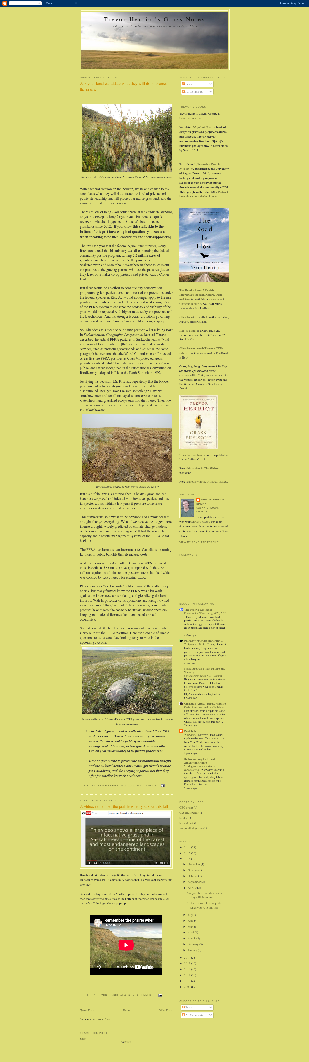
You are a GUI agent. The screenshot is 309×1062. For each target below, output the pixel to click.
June (191, 921)
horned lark (186, 823)
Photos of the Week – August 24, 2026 (205, 613)
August (192, 888)
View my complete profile (199, 542)
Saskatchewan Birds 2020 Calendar (203, 676)
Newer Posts (87, 1010)
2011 (187, 975)
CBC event (186, 807)
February (193, 944)
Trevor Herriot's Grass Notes (155, 19)
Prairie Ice (191, 731)
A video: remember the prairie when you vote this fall (124, 806)
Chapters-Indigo (189, 304)
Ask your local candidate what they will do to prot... (205, 895)
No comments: (148, 785)
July (191, 915)
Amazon (214, 299)
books (197, 522)
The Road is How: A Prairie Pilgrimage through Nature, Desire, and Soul (201, 294)
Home (126, 1010)
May (191, 926)
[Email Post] (162, 785)
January (193, 950)
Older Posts (166, 1010)
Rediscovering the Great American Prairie (199, 760)
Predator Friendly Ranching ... (203, 640)
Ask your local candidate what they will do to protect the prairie (123, 86)
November (194, 870)
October (193, 876)
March (192, 938)
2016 (187, 853)
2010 (187, 981)
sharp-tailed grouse (191, 828)
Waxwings (190, 734)
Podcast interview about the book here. (203, 194)
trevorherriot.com (190, 118)
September (194, 882)
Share (83, 1038)
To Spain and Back (194, 644)
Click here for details (192, 455)
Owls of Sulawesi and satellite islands (204, 707)
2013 (187, 963)
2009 (187, 987)
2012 (187, 969)
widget (128, 1042)
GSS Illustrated (188, 813)
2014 (187, 957)
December (194, 864)
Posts (188, 84)
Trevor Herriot (212, 499)
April (191, 932)
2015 (187, 859)
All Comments (194, 91)
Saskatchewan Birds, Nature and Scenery (204, 670)
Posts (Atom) (104, 1019)
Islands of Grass (203, 127)
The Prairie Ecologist (198, 609)
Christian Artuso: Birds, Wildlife (205, 703)
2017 (187, 847)
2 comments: (146, 995)
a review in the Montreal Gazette (208, 481)
